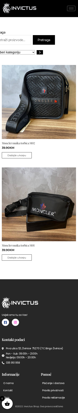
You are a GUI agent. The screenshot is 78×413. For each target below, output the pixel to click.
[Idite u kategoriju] (40, 52)
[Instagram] (15, 322)
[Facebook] (5, 322)
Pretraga (44, 40)
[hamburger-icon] (71, 8)
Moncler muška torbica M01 (18, 245)
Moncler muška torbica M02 (18, 143)
